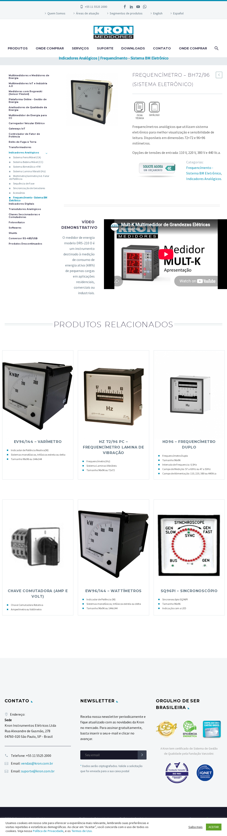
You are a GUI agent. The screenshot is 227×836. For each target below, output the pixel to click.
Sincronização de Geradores (29, 188)
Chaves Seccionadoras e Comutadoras (24, 216)
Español (178, 13)
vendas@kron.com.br (37, 763)
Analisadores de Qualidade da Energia (28, 109)
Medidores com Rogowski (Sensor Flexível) (25, 93)
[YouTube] (138, 6)
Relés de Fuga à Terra (22, 142)
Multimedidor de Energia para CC (28, 116)
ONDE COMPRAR (50, 48)
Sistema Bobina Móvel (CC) (28, 162)
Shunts (13, 233)
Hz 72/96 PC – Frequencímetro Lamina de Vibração (113, 447)
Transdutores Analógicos (25, 209)
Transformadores (20, 147)
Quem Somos (56, 13)
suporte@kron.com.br (38, 771)
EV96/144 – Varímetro (38, 442)
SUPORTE (105, 48)
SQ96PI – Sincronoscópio (189, 591)
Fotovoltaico (17, 222)
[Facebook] (124, 6)
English (157, 13)
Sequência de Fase (23, 183)
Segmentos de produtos (126, 13)
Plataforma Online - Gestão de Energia (28, 101)
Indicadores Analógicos (203, 178)
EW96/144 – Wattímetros (113, 591)
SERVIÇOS (80, 48)
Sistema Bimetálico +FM (27, 166)
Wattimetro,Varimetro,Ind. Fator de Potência (29, 177)
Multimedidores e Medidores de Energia (29, 77)
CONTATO (162, 48)
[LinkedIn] (131, 6)
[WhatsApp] (144, 6)
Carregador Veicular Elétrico (27, 123)
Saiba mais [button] (195, 827)
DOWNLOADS (133, 48)
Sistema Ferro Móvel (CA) (27, 157)
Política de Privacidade (48, 831)
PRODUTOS (18, 48)
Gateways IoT (17, 128)
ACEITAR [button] (214, 827)
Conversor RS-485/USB (23, 238)
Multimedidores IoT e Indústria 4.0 (28, 85)
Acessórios (19, 192)
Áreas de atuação (87, 13)
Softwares (15, 228)
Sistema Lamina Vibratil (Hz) (29, 171)
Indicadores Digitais (21, 204)
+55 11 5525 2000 (96, 7)
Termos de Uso (81, 831)
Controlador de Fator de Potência (24, 135)
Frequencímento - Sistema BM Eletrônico (28, 199)
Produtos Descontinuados (25, 244)
